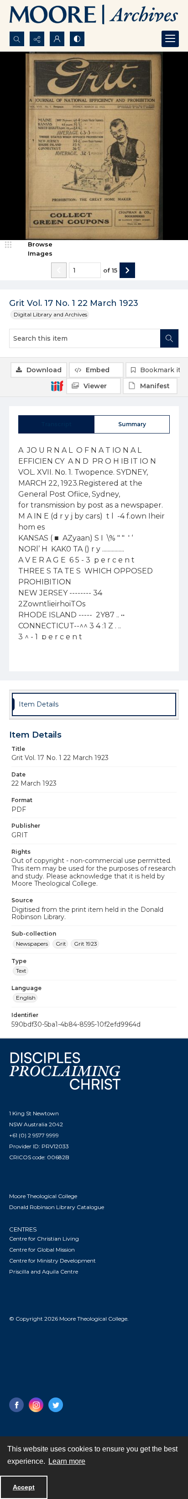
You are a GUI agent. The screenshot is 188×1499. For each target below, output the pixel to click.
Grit (61, 943)
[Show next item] (127, 270)
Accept (24, 1487)
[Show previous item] (59, 270)
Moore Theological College (43, 1196)
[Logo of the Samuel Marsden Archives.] (94, 16)
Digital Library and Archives (50, 314)
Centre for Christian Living (44, 1238)
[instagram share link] (36, 1404)
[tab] (56, 424)
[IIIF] (57, 385)
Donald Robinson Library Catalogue (56, 1207)
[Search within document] (169, 338)
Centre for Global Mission (42, 1249)
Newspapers (32, 943)
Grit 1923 (85, 943)
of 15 (110, 270)
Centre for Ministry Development (52, 1260)
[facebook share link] (16, 1404)
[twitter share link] (55, 1404)
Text (21, 970)
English (26, 997)
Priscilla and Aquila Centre (43, 1271)
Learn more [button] (66, 1461)
